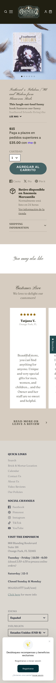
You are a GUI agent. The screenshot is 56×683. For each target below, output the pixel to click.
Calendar (13, 470)
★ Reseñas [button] (53, 344)
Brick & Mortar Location (22, 465)
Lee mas (14, 116)
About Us (13, 481)
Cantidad (15, 151)
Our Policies (15, 492)
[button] (21, 76)
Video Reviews (17, 486)
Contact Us (14, 476)
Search (12, 460)
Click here (14, 594)
